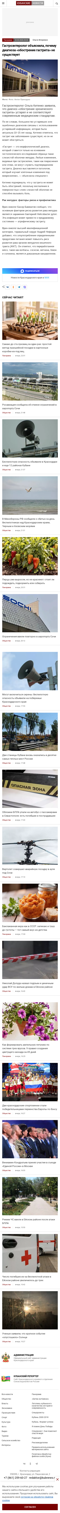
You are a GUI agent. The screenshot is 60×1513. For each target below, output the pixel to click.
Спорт (4, 1417)
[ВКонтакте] (7, 287)
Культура (6, 1422)
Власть (5, 1403)
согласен (30, 1507)
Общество (6, 1399)
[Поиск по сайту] (56, 3)
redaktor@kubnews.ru (42, 1477)
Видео (4, 1431)
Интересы (6, 1445)
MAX (47, 277)
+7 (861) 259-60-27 (15, 1477)
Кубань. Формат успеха (42, 1422)
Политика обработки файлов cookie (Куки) (41, 1455)
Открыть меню (3, 3)
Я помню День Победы (42, 1426)
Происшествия (8, 1413)
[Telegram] (19, 287)
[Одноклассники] (13, 287)
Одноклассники (30, 1464)
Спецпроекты (38, 1412)
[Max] (24, 287)
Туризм (5, 1436)
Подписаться (32, 271)
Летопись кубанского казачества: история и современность (42, 1405)
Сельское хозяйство (11, 1440)
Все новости (7, 1394)
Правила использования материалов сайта (43, 1448)
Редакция (36, 1438)
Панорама (8, 40)
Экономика (7, 1408)
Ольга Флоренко (40, 40)
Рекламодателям (40, 1442)
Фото (4, 1426)
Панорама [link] (6, 356)
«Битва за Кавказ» (40, 1399)
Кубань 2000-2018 (40, 1417)
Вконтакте (24, 1464)
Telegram (36, 1464)
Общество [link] (6, 413)
